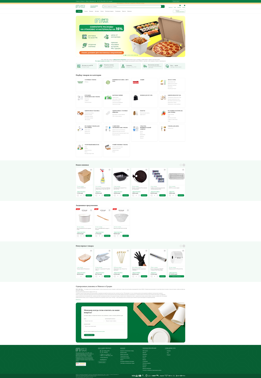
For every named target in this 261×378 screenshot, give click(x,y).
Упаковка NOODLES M (81, 187)
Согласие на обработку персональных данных (152, 370)
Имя (85, 318)
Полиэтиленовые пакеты (144, 112)
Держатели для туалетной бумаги (118, 129)
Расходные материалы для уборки (127, 361)
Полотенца (87, 98)
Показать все (78, 299)
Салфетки (86, 100)
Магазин (144, 352)
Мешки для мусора (124, 354)
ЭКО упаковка (87, 119)
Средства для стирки (116, 104)
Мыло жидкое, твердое (116, 99)
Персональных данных (101, 331)
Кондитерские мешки (116, 148)
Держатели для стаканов (172, 83)
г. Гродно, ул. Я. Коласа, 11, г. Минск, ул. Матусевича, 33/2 (86, 1)
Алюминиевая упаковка (89, 112)
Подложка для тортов (172, 88)
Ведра (86, 146)
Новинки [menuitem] (91, 11)
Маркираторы (87, 133)
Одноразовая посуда (124, 356)
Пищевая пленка (115, 150)
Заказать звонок (176, 1)
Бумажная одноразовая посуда (174, 99)
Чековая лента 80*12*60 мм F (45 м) (176, 268)
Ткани (169, 121)
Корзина (144, 359)
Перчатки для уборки (172, 117)
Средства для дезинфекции (117, 102)
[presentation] (79, 36)
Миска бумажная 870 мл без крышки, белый (84, 229)
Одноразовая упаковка (125, 357)
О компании (145, 361)
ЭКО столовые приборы (117, 116)
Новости (144, 366)
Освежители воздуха (116, 100)
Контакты (145, 364)
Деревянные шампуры (172, 85)
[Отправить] (163, 6)
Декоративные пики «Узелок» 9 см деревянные (120, 269)
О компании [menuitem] (118, 11)
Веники (86, 148)
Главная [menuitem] (86, 11)
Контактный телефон (110, 318)
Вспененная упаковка (89, 116)
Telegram (168, 354)
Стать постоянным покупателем (94, 6)
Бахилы (141, 131)
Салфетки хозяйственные (172, 119)
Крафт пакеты (142, 114)
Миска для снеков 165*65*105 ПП (120, 228)
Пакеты (121, 359)
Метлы (86, 151)
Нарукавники (142, 134)
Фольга (113, 151)
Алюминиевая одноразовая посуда (174, 97)
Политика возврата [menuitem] (109, 11)
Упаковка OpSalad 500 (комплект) (83, 268)
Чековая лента (87, 131)
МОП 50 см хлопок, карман (174, 187)
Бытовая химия (123, 352)
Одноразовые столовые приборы (174, 104)
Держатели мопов (88, 150)
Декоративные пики (171, 81)
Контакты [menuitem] (130, 11)
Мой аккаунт (145, 350)
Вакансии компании (147, 368)
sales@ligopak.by (103, 359)
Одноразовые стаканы (172, 102)
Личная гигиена (115, 97)
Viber (168, 352)
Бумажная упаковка (88, 114)
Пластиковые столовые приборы (118, 114)
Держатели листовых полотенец (118, 131)
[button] (123, 55)
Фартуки (141, 138)
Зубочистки (170, 86)
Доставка (144, 356)
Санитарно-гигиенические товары (127, 363)
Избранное (145, 354)
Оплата (144, 357)
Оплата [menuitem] (102, 11)
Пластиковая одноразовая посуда (174, 100)
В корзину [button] (89, 195)
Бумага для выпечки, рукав (117, 146)
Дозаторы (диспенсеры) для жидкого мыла (120, 133)
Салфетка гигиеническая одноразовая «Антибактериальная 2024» (158, 188)
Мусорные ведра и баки (89, 153)
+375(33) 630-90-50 (104, 357)
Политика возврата (146, 363)
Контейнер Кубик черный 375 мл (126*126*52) (120, 188)
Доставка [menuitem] (97, 11)
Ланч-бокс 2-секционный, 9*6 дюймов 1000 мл (102, 269)
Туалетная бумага (88, 102)
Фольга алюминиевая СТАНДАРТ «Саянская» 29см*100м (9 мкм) (157, 269)
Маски (141, 132)
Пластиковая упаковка (89, 117)
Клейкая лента (170, 128)
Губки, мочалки (171, 114)
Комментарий (87, 324)
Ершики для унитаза (116, 134)
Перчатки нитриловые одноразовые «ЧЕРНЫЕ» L (139, 269)
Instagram (169, 350)
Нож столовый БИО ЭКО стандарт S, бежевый (102, 229)
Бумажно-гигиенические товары (127, 350)
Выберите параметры (177, 276)
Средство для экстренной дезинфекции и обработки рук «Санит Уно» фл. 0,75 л (102, 189)
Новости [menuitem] (124, 11)
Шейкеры (86, 81)
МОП (169, 116)
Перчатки (142, 136)
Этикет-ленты (87, 129)
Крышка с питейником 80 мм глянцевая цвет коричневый (139, 188)
